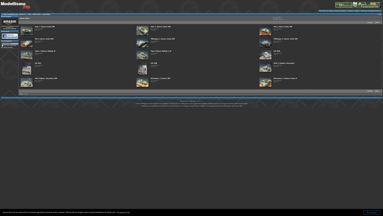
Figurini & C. (351, 11)
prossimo (370, 22)
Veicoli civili (363, 11)
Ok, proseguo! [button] (372, 212)
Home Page (322, 11)
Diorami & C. (344, 11)
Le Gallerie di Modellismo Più (10, 14)
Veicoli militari (371, 11)
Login (379, 14)
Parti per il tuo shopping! (9, 28)
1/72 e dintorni (329, 11)
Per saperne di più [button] (123, 212)
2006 (29, 14)
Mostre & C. (378, 11)
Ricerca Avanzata (8, 47)
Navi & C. (357, 11)
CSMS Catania (36, 14)
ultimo (377, 22)
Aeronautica (337, 11)
